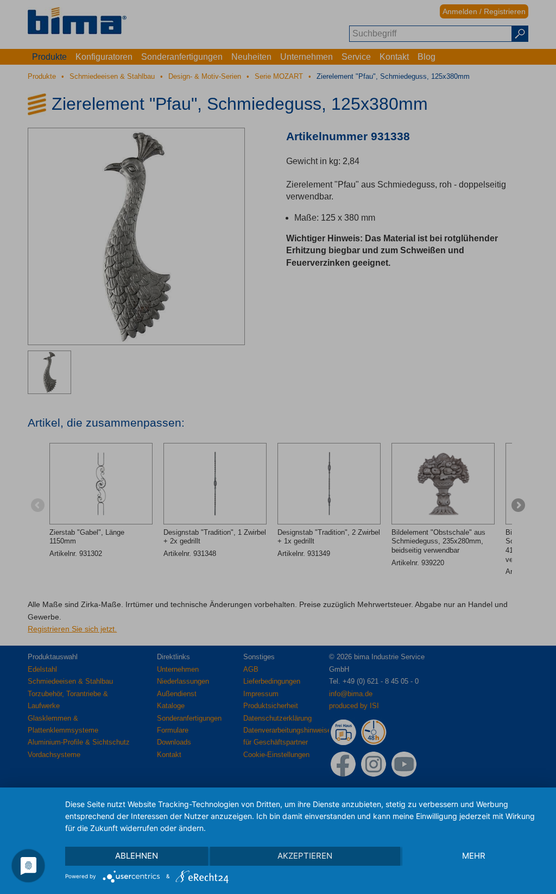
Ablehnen (136, 856)
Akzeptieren (304, 856)
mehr (473, 856)
